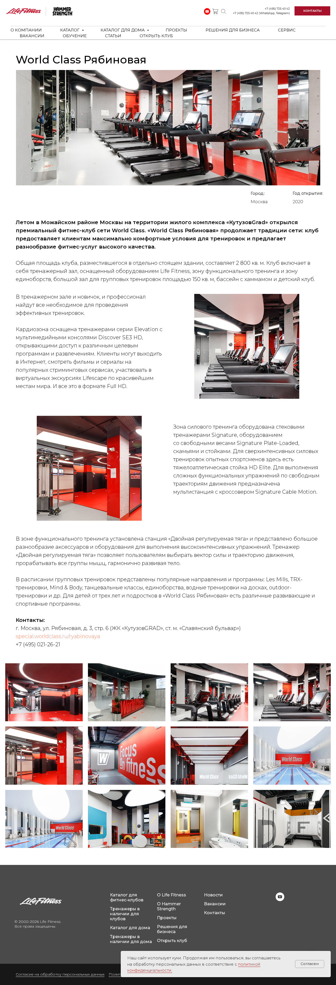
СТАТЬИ (113, 35)
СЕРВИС (287, 30)
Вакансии (215, 903)
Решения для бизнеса (172, 929)
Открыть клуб (172, 940)
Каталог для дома (130, 927)
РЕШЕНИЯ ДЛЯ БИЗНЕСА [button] (233, 30)
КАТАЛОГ (70, 30)
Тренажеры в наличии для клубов (125, 913)
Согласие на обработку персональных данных (60, 974)
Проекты (167, 917)
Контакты (214, 912)
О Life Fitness (171, 894)
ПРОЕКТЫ (176, 30)
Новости (213, 894)
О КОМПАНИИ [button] (26, 30)
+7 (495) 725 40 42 (277, 8)
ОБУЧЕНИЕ (75, 35)
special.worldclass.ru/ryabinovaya (58, 636)
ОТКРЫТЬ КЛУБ (156, 35)
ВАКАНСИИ (32, 35)
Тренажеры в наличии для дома (131, 939)
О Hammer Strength (169, 906)
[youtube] (280, 899)
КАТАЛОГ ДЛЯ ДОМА (123, 30)
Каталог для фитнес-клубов (126, 897)
